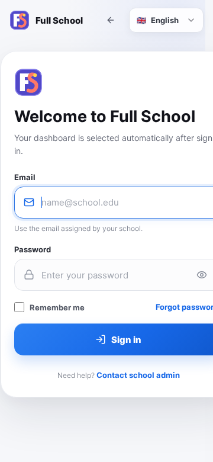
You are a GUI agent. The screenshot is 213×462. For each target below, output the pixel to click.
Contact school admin (138, 375)
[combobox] (166, 20)
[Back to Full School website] (110, 20)
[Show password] (202, 275)
